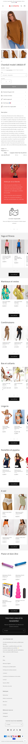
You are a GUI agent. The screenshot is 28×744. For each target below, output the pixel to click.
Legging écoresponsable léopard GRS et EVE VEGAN (18, 258)
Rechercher (5, 695)
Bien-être (5, 701)
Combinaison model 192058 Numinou (6, 343)
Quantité (3, 78)
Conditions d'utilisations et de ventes (11, 676)
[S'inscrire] (23, 630)
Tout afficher (14, 274)
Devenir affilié (6, 683)
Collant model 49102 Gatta (18, 384)
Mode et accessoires (7, 698)
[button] (2, 6)
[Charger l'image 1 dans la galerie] (5, 54)
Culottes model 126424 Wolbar (7, 513)
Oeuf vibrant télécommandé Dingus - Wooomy (7, 601)
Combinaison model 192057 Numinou (18, 343)
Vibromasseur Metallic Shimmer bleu (20, 576)
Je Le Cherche (6, 741)
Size (2, 72)
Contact (5, 679)
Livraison (5, 673)
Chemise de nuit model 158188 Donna (18, 471)
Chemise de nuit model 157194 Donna (7, 471)
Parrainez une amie (7, 686)
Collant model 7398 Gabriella (6, 384)
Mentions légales (7, 663)
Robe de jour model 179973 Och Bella (19, 513)
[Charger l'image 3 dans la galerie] (22, 54)
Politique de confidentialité (9, 666)
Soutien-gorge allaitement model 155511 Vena (18, 427)
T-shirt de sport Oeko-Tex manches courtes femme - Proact (7, 257)
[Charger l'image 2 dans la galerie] (14, 54)
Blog (4, 660)
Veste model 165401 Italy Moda (18, 302)
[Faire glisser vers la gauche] (10, 229)
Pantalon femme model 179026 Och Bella (7, 538)
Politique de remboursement (9, 670)
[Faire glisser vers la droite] (17, 229)
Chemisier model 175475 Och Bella (20, 538)
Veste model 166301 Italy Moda (6, 302)
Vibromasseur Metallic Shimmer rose (7, 576)
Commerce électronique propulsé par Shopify (18, 741)
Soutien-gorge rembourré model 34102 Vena (6, 427)
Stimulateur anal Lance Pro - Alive (20, 601)
